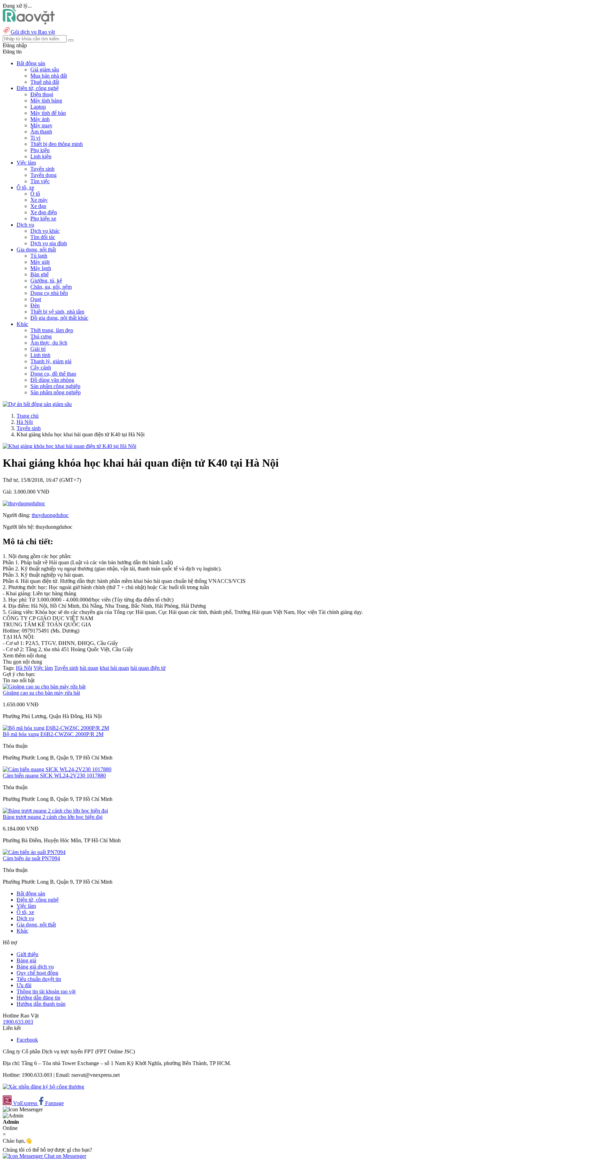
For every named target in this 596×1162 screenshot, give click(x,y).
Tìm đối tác (42, 237)
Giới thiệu (27, 954)
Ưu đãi (24, 985)
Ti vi (35, 138)
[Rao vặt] (29, 23)
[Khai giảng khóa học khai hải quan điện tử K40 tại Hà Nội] (69, 446)
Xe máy (39, 200)
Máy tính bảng (46, 100)
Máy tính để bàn (48, 113)
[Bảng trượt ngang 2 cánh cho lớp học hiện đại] (55, 811)
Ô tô (35, 194)
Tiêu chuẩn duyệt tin (39, 979)
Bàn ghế (39, 274)
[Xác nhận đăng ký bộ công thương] (43, 1087)
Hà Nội (25, 422)
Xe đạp (38, 206)
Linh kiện (40, 156)
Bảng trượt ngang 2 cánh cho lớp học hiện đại (52, 817)
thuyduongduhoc (50, 515)
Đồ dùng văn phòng (52, 380)
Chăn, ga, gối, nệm (51, 287)
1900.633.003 (18, 1022)
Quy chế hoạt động (37, 973)
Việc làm (43, 668)
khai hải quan (114, 668)
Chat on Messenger (64, 1156)
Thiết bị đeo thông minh (56, 144)
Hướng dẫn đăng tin (38, 998)
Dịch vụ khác (45, 231)
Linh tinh (40, 355)
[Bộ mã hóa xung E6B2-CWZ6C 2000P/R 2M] (56, 728)
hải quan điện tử (148, 668)
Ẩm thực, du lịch (48, 343)
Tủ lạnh (38, 256)
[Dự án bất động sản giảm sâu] (37, 404)
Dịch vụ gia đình (48, 243)
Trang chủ (28, 416)
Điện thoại (41, 94)
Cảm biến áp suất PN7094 (31, 858)
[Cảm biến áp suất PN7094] (34, 852)
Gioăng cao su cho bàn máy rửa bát (41, 693)
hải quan (89, 668)
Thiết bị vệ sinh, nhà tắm (57, 312)
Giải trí (38, 349)
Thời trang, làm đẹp (51, 330)
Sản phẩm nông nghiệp (55, 392)
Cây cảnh (40, 367)
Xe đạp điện (43, 212)
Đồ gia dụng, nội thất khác (59, 318)
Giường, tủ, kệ (46, 281)
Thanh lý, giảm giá (50, 361)
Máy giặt (40, 262)
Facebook (27, 1040)
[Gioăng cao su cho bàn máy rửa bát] (44, 686)
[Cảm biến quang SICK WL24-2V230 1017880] (57, 769)
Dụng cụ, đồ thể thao (53, 374)
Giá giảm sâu (44, 69)
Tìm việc (40, 181)
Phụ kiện (40, 150)
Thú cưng (41, 336)
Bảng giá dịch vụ (35, 967)
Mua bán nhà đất (48, 76)
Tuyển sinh (42, 169)
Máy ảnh (40, 119)
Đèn (35, 305)
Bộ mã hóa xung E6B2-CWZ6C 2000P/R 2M (53, 734)
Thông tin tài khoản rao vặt (46, 991)
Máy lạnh (40, 268)
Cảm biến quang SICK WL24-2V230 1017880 (54, 775)
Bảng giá (26, 960)
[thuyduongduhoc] (24, 503)
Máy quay (41, 125)
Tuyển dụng (43, 175)
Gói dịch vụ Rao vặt (33, 32)
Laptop (38, 107)
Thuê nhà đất (44, 82)
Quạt (35, 299)
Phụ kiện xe (43, 218)
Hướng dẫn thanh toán (41, 1004)
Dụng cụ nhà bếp (49, 293)
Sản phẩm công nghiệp (55, 386)
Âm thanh (41, 132)
